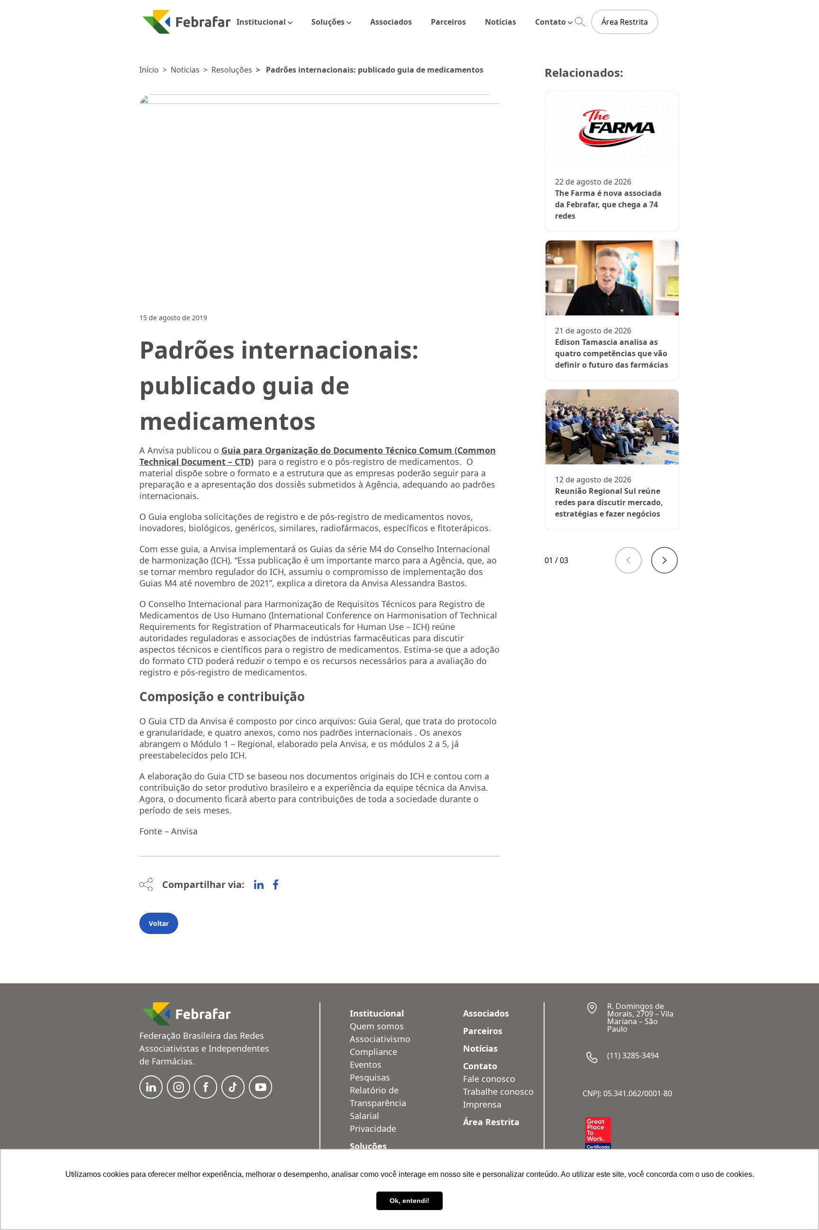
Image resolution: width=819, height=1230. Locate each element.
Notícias (500, 22)
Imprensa (482, 1104)
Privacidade (373, 1128)
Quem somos (377, 1026)
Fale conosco (489, 1078)
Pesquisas (370, 1077)
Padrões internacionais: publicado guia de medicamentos (374, 70)
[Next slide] (664, 560)
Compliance (373, 1051)
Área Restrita (624, 22)
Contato (550, 22)
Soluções (328, 22)
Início (149, 70)
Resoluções (231, 70)
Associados (391, 22)
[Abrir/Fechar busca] (580, 22)
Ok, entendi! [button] (409, 1200)
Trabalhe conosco (498, 1091)
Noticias (185, 70)
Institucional (261, 22)
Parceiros (448, 22)
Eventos (366, 1064)
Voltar (159, 923)
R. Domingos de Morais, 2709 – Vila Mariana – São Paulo (640, 1017)
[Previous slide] (628, 560)
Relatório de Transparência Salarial (378, 1102)
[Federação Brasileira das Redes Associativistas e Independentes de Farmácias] (186, 21)
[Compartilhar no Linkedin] (259, 884)
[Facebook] (275, 884)
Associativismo (380, 1039)
